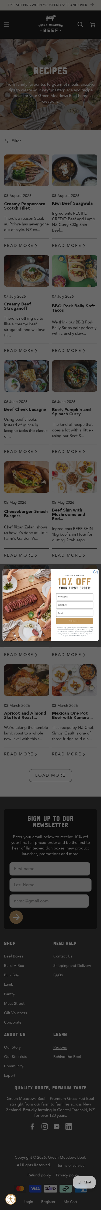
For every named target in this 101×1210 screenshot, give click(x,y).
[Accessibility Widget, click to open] (10, 1199)
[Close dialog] (95, 572)
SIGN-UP (74, 621)
